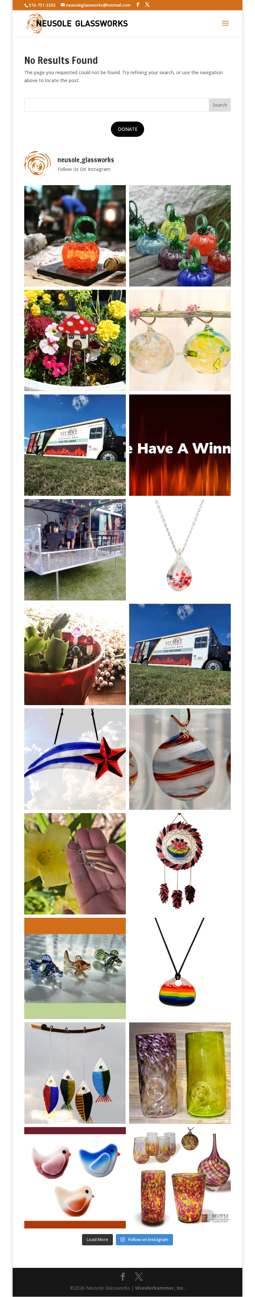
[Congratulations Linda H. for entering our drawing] (180, 445)
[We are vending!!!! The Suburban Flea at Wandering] (75, 445)
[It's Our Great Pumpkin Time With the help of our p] (180, 235)
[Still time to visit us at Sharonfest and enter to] (75, 549)
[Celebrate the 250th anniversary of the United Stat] (180, 759)
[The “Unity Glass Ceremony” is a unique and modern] (180, 1177)
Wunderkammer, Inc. (160, 1288)
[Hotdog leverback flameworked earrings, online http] (75, 863)
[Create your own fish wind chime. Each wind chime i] (75, 1073)
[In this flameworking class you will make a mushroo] (75, 654)
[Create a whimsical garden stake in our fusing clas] (75, 340)
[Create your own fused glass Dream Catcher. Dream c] (180, 863)
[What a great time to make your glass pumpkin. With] (75, 235)
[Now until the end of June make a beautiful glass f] (75, 968)
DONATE (127, 129)
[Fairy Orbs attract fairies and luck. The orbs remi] (180, 340)
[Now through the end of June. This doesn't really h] (180, 1073)
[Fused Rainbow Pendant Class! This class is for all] (180, 968)
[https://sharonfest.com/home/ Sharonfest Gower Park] (180, 654)
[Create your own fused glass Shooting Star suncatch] (75, 759)
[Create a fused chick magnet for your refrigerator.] (75, 1177)
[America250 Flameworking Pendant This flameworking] (180, 549)
